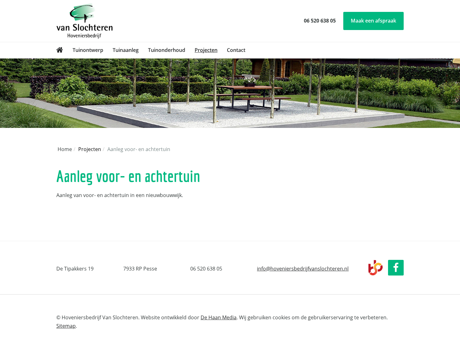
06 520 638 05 (320, 20)
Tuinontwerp (88, 50)
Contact (236, 50)
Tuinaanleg (126, 50)
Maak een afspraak (373, 20)
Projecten (206, 50)
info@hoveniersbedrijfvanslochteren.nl (303, 268)
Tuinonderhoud (166, 50)
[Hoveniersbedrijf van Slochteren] (60, 50)
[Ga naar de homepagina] (84, 20)
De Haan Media (219, 317)
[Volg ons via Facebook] (396, 268)
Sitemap (66, 325)
